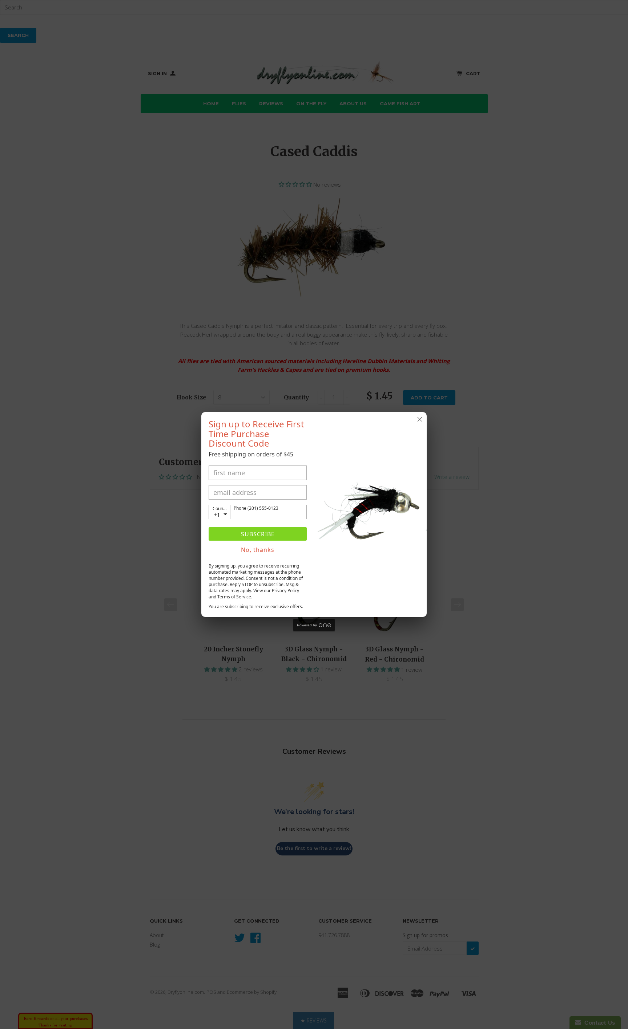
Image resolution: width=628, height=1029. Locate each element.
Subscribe (258, 534)
